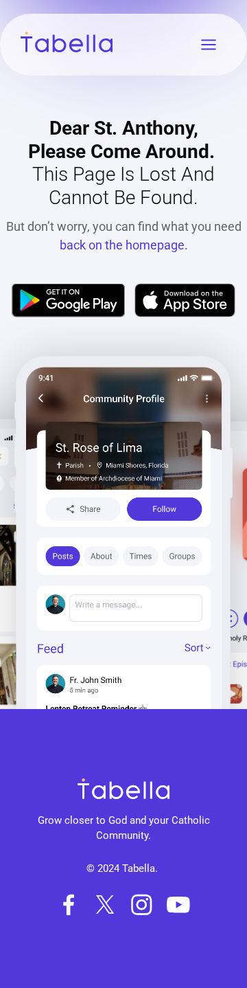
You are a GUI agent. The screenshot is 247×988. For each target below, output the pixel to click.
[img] (68, 300)
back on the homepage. (124, 245)
